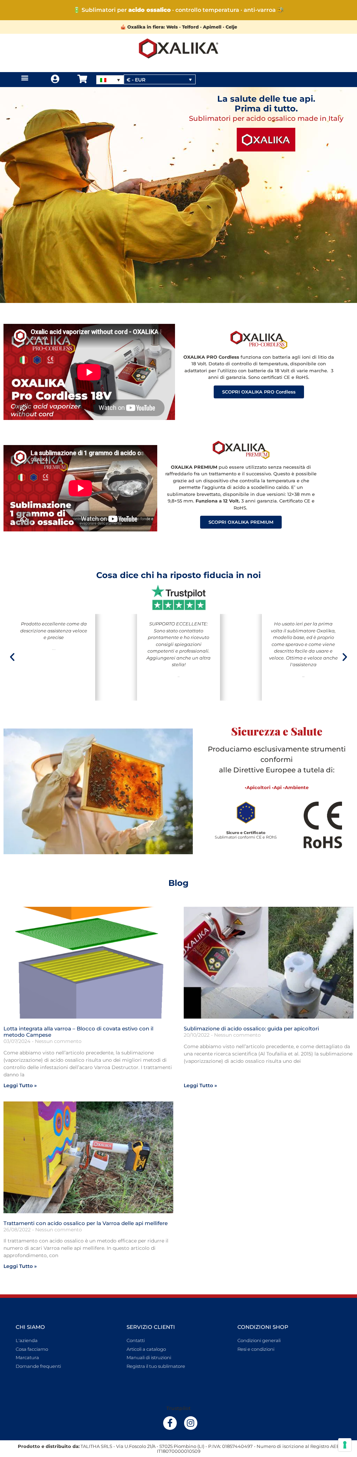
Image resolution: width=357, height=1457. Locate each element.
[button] (24, 78)
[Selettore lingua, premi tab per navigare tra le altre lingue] (110, 79)
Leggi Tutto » (20, 1085)
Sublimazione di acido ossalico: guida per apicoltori (251, 1028)
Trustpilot (178, 1408)
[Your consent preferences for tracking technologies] (344, 1444)
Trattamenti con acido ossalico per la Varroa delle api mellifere (85, 1223)
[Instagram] (190, 1422)
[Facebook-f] (169, 1422)
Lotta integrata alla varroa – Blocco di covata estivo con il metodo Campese (78, 1031)
